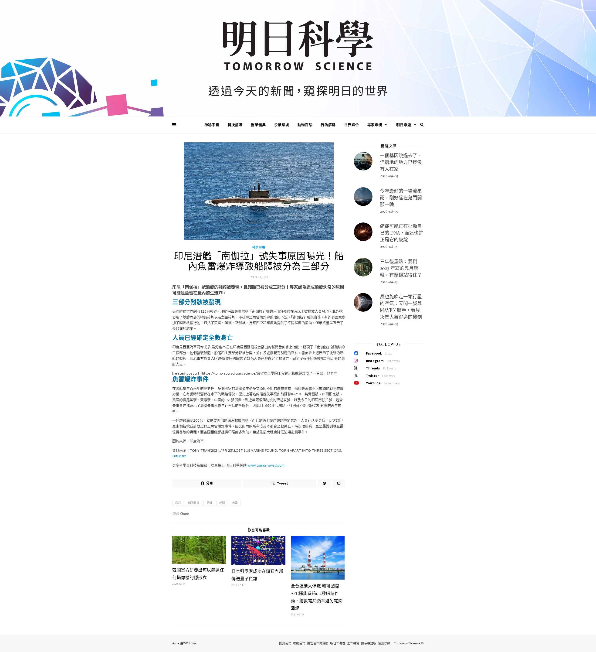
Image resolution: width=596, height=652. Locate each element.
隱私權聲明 (368, 643)
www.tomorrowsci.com (265, 465)
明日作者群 (337, 643)
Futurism (179, 456)
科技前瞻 (235, 124)
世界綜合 (351, 124)
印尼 (178, 503)
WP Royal (189, 643)
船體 (222, 503)
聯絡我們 (299, 643)
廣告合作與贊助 (317, 643)
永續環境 (281, 124)
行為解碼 (328, 124)
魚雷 (235, 503)
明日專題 (403, 124)
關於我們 (285, 643)
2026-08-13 (388, 282)
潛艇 (209, 503)
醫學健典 (258, 124)
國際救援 (193, 503)
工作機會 (353, 643)
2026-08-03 (389, 246)
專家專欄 (374, 124)
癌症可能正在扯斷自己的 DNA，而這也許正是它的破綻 (401, 232)
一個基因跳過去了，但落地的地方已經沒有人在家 (401, 162)
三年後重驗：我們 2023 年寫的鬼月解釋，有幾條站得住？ (401, 268)
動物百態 (305, 124)
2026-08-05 (389, 176)
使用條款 (384, 643)
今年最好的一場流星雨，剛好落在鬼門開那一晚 (401, 197)
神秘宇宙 (211, 124)
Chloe (184, 513)
